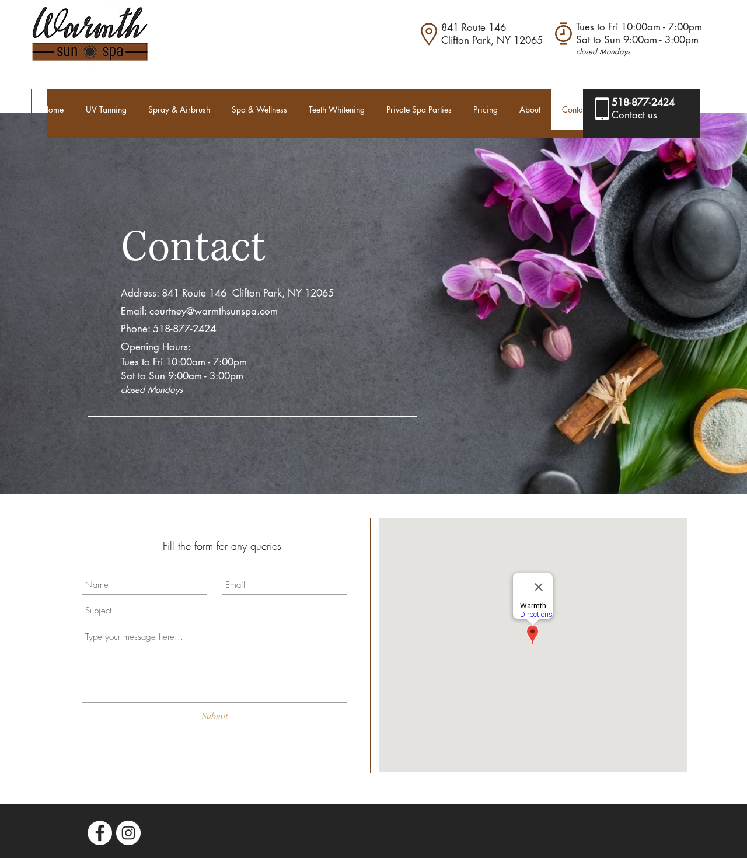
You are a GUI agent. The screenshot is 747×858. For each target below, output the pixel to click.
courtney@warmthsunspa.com (213, 311)
